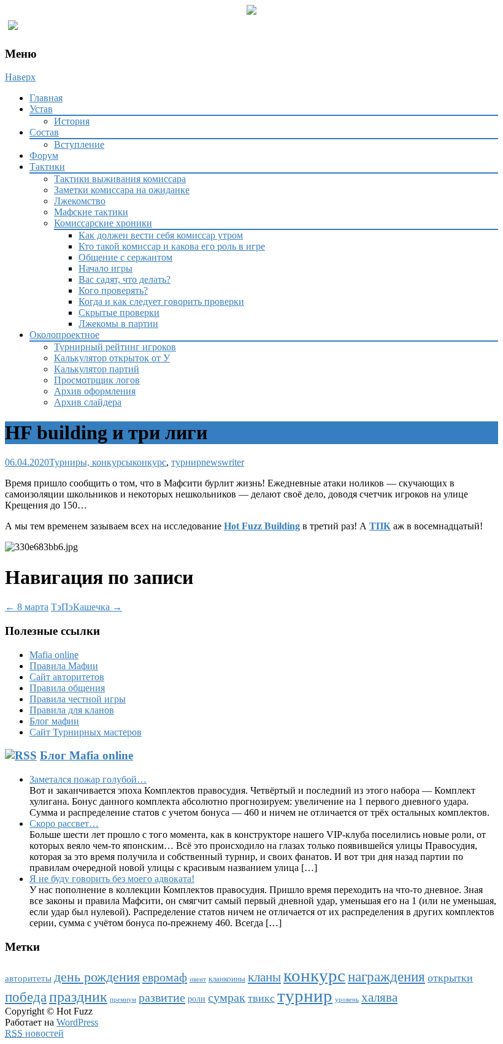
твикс (261, 998)
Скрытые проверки (119, 312)
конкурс (149, 462)
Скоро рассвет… (64, 823)
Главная (46, 98)
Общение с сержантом (125, 257)
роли (196, 999)
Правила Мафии (63, 666)
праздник (78, 997)
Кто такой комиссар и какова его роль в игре (172, 246)
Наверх (20, 77)
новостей (34, 1033)
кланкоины (227, 979)
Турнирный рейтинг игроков (115, 347)
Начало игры (105, 268)
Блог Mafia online (86, 755)
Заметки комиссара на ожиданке (122, 190)
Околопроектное (64, 334)
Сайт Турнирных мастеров (85, 732)
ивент (198, 979)
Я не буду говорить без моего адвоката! (111, 878)
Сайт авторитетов (66, 677)
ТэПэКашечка (86, 607)
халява (379, 997)
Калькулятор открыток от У (112, 358)
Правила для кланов (71, 710)
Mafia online (54, 655)
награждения (386, 977)
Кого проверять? (113, 290)
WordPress (77, 1022)
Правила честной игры (77, 699)
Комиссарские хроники (103, 223)
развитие (162, 997)
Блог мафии (54, 721)
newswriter (222, 462)
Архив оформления (95, 391)
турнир (186, 462)
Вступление (79, 144)
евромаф (164, 977)
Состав (44, 132)
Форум (43, 155)
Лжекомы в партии (118, 323)
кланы (264, 977)
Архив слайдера (87, 402)
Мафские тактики (91, 212)
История (72, 121)
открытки (450, 978)
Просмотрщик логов (97, 380)
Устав (41, 109)
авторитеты (28, 978)
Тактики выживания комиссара (120, 179)
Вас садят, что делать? (125, 279)
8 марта (26, 607)
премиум (123, 999)
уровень (347, 999)
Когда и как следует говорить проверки (161, 301)
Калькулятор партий (96, 369)
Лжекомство (80, 201)
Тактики (47, 166)
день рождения (97, 977)
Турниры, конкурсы (90, 462)
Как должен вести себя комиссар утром (161, 235)
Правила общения (67, 688)
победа (26, 997)
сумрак (226, 997)
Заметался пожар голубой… (88, 779)
